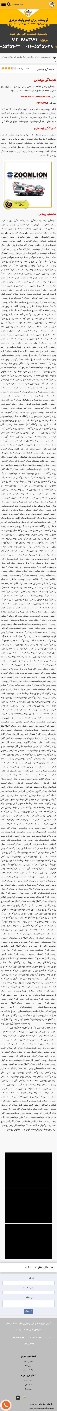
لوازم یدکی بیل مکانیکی (28, 57)
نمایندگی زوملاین (8, 57)
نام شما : (30, 1278)
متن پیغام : (29, 1297)
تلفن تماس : (28, 1288)
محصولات (45, 57)
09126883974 (17, 4)
